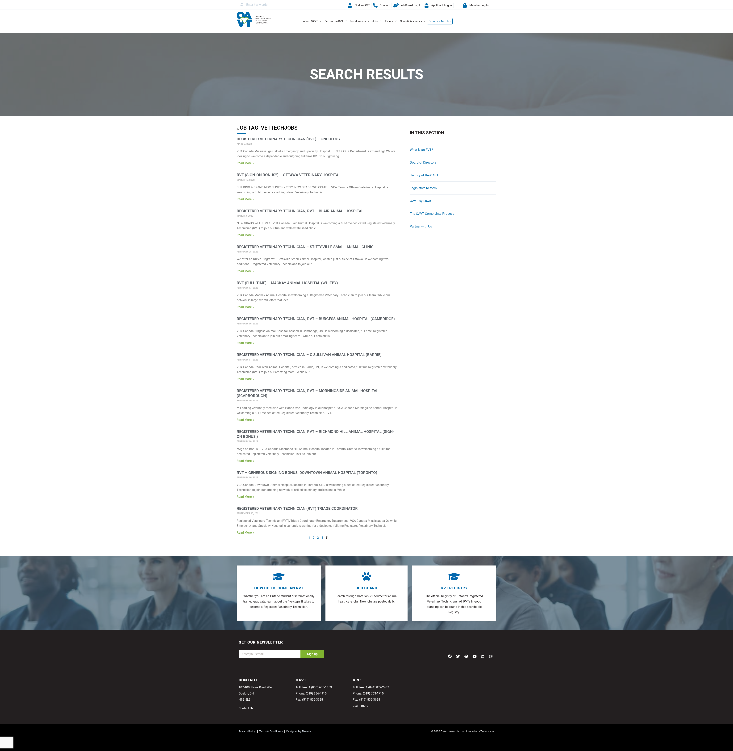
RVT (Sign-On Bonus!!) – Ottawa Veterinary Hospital (289, 175)
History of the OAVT (424, 175)
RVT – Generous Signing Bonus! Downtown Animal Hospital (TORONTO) (307, 472)
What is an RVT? (421, 150)
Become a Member (440, 21)
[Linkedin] (482, 656)
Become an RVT (334, 21)
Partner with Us (421, 226)
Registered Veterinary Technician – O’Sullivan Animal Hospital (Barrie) (309, 354)
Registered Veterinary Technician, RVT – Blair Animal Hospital (300, 211)
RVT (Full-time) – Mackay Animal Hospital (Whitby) (287, 283)
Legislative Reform (423, 188)
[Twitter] (458, 656)
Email (242, 647)
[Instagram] (490, 656)
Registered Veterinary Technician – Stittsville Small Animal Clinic (305, 246)
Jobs (375, 21)
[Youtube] (474, 656)
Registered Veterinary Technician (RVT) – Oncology (289, 139)
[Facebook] (449, 656)
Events (389, 21)
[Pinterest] (466, 656)
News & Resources (411, 21)
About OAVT (310, 21)
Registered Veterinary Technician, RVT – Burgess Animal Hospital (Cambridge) (316, 318)
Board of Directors (423, 162)
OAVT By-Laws (420, 201)
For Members (358, 21)
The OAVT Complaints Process (432, 213)
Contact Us (246, 708)
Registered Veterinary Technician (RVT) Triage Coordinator (297, 508)
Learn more (360, 705)
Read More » (245, 163)
